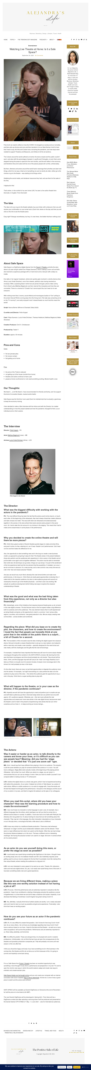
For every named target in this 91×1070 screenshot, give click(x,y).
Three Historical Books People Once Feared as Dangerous (72, 194)
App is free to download (31, 978)
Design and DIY (28, 1031)
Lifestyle (39, 1031)
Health (61, 1031)
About (51, 39)
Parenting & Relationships (14, 1033)
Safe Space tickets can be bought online (16, 975)
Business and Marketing (12, 1031)
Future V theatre (24, 963)
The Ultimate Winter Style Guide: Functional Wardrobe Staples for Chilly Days (73, 174)
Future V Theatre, (41, 267)
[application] (73, 292)
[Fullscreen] (78, 293)
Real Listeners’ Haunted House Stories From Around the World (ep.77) (73, 184)
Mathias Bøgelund (14, 435)
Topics (12, 39)
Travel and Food (50, 1031)
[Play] (69, 293)
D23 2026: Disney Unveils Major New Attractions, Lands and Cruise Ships (72, 203)
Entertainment (32, 46)
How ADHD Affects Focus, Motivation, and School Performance (72, 164)
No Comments (39, 55)
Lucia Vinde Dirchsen (16, 440)
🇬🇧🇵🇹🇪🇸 (59, 39)
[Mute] (77, 293)
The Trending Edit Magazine (27, 39)
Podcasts (43, 39)
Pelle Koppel (14, 430)
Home (5, 39)
